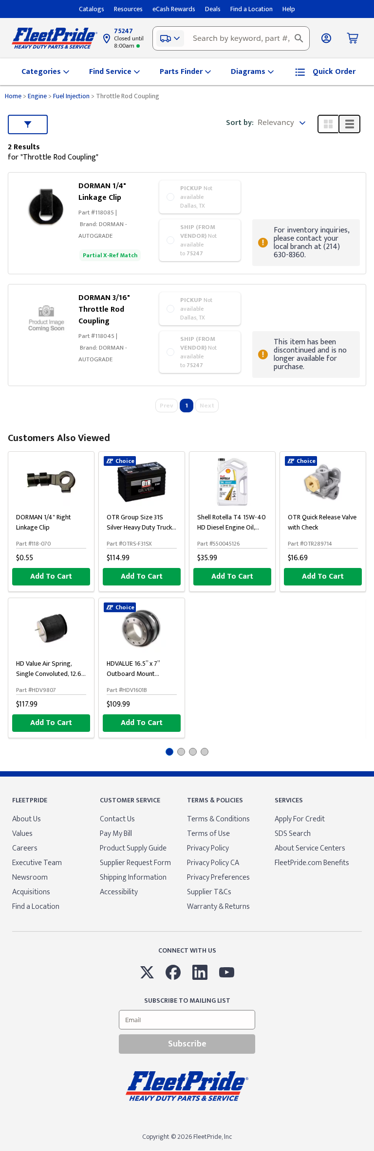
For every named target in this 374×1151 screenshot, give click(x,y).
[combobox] (231, 38)
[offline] (371, 1150)
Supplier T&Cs (209, 892)
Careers (24, 848)
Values (22, 833)
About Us (26, 819)
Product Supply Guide (133, 848)
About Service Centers (310, 848)
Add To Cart (51, 576)
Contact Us (117, 819)
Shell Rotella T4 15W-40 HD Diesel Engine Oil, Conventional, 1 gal (231, 527)
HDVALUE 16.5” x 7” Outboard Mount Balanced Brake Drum (136, 674)
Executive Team (37, 862)
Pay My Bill (116, 833)
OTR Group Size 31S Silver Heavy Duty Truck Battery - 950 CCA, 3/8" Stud (139, 532)
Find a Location (35, 906)
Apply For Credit (300, 819)
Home (13, 96)
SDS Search (293, 833)
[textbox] (231, 38)
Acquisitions (31, 892)
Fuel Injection (71, 96)
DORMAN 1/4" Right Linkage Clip (43, 522)
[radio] (200, 196)
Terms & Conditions (218, 819)
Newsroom (30, 877)
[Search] (299, 38)
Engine (37, 96)
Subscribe (187, 1044)
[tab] (169, 752)
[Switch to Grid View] (328, 124)
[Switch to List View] (349, 124)
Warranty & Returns (218, 906)
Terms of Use (208, 833)
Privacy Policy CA (213, 862)
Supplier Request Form (135, 862)
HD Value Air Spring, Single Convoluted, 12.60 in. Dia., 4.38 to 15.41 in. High (51, 679)
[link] (46, 206)
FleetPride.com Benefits (312, 862)
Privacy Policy (208, 848)
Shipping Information (133, 877)
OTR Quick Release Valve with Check (322, 522)
